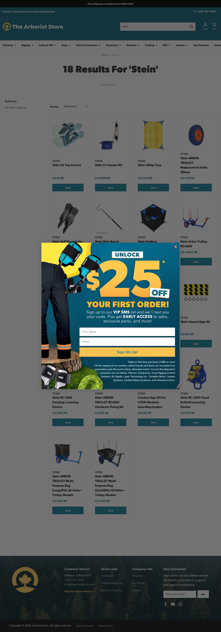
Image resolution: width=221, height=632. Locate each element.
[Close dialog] (175, 246)
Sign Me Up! (127, 352)
